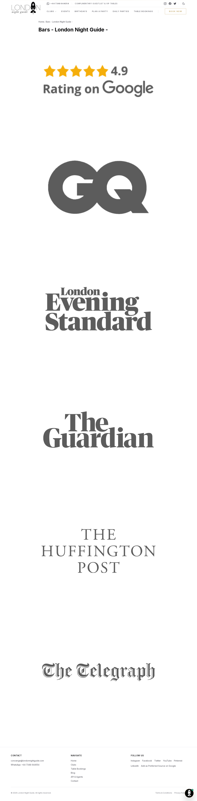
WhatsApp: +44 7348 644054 (25, 764)
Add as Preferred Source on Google (158, 766)
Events (65, 11)
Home (41, 21)
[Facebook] (170, 3)
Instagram (135, 760)
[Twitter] (175, 3)
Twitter (157, 760)
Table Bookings (143, 11)
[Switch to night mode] (183, 3)
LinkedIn (135, 766)
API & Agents (77, 777)
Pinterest (178, 760)
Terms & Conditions (163, 793)
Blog (73, 773)
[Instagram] (165, 3)
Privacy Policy (180, 793)
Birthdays (81, 11)
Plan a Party (100, 11)
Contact (74, 781)
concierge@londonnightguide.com (27, 760)
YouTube (167, 760)
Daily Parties (121, 11)
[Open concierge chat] (189, 793)
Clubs (50, 11)
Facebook (147, 760)
